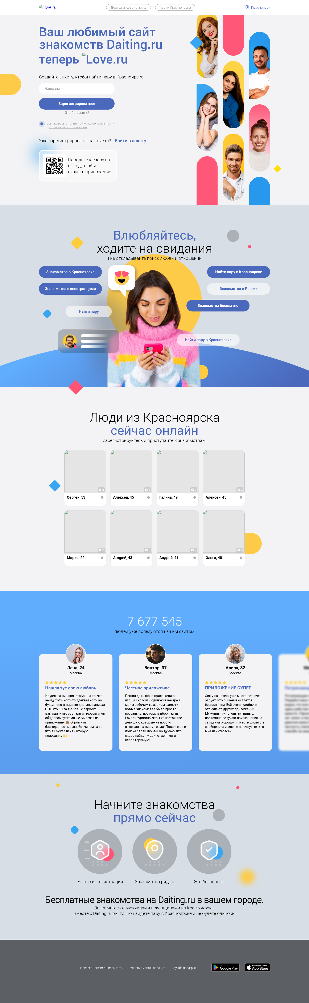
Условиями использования (68, 127)
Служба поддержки (185, 968)
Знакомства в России (239, 288)
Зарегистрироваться (76, 103)
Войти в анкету (130, 140)
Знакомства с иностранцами (70, 288)
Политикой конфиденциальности (91, 123)
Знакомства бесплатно (218, 305)
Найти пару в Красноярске (238, 272)
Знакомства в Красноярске (70, 272)
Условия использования (147, 968)
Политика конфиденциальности (101, 968)
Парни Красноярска (175, 7)
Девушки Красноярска (129, 7)
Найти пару (89, 311)
